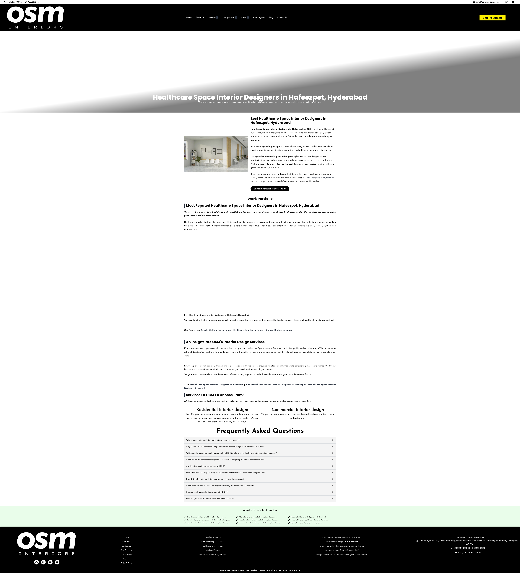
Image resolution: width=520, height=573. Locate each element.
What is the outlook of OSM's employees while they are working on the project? (220, 486)
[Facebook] (36, 562)
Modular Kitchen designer (278, 330)
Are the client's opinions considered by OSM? (205, 466)
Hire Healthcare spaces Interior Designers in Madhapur (276, 385)
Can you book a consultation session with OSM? (206, 492)
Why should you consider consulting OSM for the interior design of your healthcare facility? (225, 447)
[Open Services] (217, 17)
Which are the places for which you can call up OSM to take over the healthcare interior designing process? (231, 453)
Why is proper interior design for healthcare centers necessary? (212, 440)
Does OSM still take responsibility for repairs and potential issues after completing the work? (225, 473)
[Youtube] (57, 562)
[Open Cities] (248, 17)
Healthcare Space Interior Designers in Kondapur (216, 385)
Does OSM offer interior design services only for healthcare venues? (215, 479)
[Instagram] (43, 562)
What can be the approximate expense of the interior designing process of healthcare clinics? (225, 460)
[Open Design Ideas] (236, 17)
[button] (260, 440)
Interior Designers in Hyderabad (318, 178)
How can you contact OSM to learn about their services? (210, 499)
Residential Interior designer (216, 330)
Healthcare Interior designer (248, 330)
